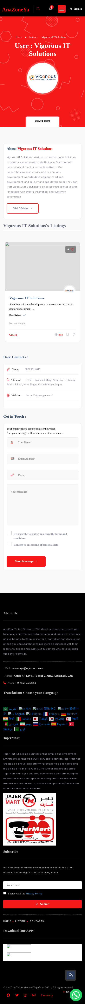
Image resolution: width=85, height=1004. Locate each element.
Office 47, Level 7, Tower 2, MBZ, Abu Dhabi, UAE (43, 675)
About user (42, 121)
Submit (44, 904)
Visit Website (21, 208)
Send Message (24, 561)
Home (19, 37)
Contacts (37, 921)
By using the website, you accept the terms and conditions (40, 536)
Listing (20, 921)
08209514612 (33, 369)
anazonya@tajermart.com (27, 668)
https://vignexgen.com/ (40, 395)
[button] (76, 995)
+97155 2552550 (26, 682)
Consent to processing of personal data (36, 544)
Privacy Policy (34, 893)
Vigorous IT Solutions (26, 298)
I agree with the (25, 893)
